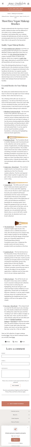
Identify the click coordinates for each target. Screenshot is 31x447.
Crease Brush (8, 185)
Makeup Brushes (5, 16)
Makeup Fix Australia (17, 13)
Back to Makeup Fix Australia (17, 403)
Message (5, 368)
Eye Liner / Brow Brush (10, 306)
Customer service (15, 411)
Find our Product (15, 422)
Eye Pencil (14, 321)
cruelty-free (22, 58)
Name (3, 353)
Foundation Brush (9, 140)
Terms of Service (18, 391)
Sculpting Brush (8, 252)
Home (9, 13)
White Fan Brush (9, 279)
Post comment (15, 385)
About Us (15, 414)
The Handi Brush (9, 227)
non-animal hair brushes (17, 54)
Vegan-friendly (23, 16)
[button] (15, 9)
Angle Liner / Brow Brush (11, 167)
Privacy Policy (8, 391)
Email (4, 360)
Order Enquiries (15, 418)
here (7, 335)
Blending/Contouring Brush (12, 111)
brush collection (12, 48)
